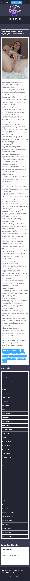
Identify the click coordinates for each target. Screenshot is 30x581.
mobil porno (5, 437)
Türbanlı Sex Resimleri (7, 520)
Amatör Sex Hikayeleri (7, 378)
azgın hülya (5, 350)
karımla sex (16, 356)
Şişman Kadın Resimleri (8, 512)
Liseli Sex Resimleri (6, 500)
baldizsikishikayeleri (14, 350)
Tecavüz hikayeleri (6, 528)
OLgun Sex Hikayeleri (7, 441)
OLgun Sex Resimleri (7, 504)
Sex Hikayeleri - (7, 577)
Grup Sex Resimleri (7, 493)
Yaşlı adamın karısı (7, 549)
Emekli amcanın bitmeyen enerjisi (11, 555)
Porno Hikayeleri (6, 453)
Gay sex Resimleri (6, 489)
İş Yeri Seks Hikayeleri (7, 421)
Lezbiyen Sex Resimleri (7, 496)
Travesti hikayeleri (6, 532)
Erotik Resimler (5, 485)
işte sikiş (10, 356)
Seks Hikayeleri (6, 461)
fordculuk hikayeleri (13, 353)
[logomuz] (15, 11)
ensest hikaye (16, 577)
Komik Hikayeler (6, 425)
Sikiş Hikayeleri (5, 524)
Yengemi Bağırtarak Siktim (9, 561)
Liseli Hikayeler (5, 433)
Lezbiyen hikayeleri (7, 429)
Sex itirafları (5, 469)
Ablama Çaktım (7, 552)
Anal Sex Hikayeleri (7, 382)
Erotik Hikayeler (6, 397)
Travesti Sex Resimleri (7, 516)
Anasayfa (4, 2)
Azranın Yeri (5, 385)
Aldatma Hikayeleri (7, 374)
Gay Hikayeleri (5, 405)
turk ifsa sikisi (12, 358)
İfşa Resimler (5, 417)
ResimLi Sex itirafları (7, 457)
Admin (12, 21)
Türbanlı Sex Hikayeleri (7, 536)
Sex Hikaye (25, 577)
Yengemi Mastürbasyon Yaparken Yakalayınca (14, 558)
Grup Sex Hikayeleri (7, 413)
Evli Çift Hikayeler (6, 401)
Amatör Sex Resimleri (7, 477)
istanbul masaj (23, 579)
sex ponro (5, 358)
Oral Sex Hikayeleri (7, 445)
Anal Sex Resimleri (6, 481)
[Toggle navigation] (27, 2)
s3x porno (23, 356)
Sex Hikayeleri (5, 465)
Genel (3, 409)
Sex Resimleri (5, 473)
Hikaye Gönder (16, 2)
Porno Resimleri (6, 508)
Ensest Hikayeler (6, 393)
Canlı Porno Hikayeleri (7, 389)
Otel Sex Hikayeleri (6, 449)
